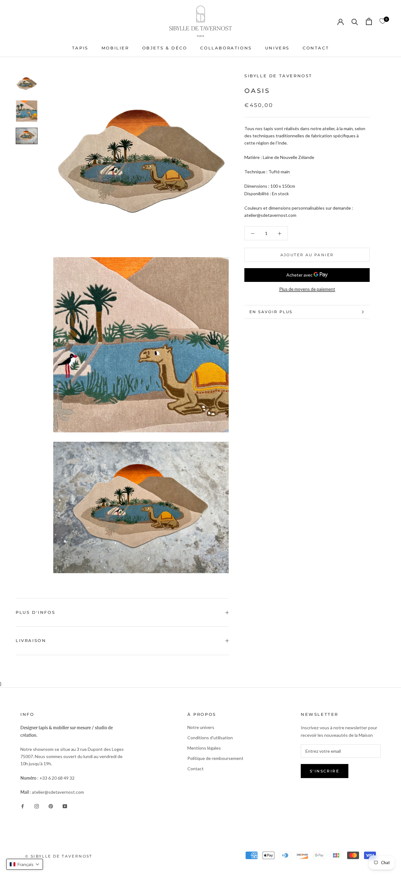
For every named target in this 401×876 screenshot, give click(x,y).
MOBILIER (115, 47)
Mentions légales (204, 748)
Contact (195, 768)
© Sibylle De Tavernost (58, 856)
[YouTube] (65, 805)
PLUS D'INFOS (35, 612)
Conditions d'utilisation (210, 737)
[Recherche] (355, 21)
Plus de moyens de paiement (307, 289)
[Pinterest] (51, 805)
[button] (25, 864)
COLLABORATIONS (226, 47)
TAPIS (80, 47)
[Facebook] (22, 805)
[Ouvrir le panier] (369, 21)
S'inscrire (324, 771)
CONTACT (316, 47)
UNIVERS (277, 47)
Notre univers (200, 727)
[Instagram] (36, 805)
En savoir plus (271, 311)
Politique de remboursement (215, 758)
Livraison (31, 640)
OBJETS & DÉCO (164, 47)
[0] (382, 21)
